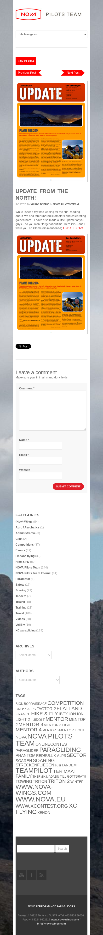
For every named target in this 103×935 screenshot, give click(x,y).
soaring (44, 760)
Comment (26, 388)
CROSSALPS (26, 709)
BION (19, 704)
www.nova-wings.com (34, 790)
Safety (20, 584)
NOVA (21, 737)
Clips (19, 539)
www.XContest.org (42, 806)
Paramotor (23, 579)
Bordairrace (35, 704)
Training (21, 607)
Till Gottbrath (73, 776)
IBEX (63, 714)
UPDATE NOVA (73, 228)
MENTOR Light (72, 730)
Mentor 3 (30, 724)
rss (41, 875)
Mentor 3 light (58, 725)
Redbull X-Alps (51, 756)
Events (20, 550)
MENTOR (57, 719)
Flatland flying (25, 556)
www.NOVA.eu (41, 799)
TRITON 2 (59, 781)
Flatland (69, 708)
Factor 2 (46, 709)
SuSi (58, 765)
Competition (65, 703)
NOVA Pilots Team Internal (33, 573)
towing (24, 781)
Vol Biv (20, 624)
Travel (20, 613)
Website (24, 470)
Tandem (21, 596)
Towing (20, 602)
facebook (31, 875)
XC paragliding (25, 630)
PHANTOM (25, 755)
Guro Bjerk (40, 204)
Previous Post (27, 72)
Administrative (26, 533)
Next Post (73, 72)
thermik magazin (46, 776)
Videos (20, 619)
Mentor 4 (29, 730)
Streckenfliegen (35, 765)
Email (24, 455)
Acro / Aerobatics (28, 527)
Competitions (25, 544)
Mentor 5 (50, 730)
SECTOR (76, 755)
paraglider (27, 751)
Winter (77, 782)
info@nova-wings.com (51, 923)
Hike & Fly (22, 561)
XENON (43, 813)
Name (24, 440)
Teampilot (34, 770)
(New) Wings (24, 521)
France (23, 714)
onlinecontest (52, 744)
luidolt (38, 720)
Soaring (21, 590)
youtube (21, 875)
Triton (40, 782)
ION (72, 714)
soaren (24, 761)
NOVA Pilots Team (66, 204)
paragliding (60, 749)
